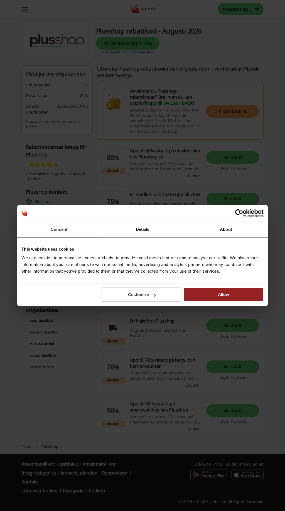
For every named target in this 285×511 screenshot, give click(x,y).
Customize (138, 294)
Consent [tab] (59, 229)
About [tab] (226, 229)
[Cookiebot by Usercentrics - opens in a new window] (239, 213)
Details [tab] (142, 229)
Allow (223, 294)
